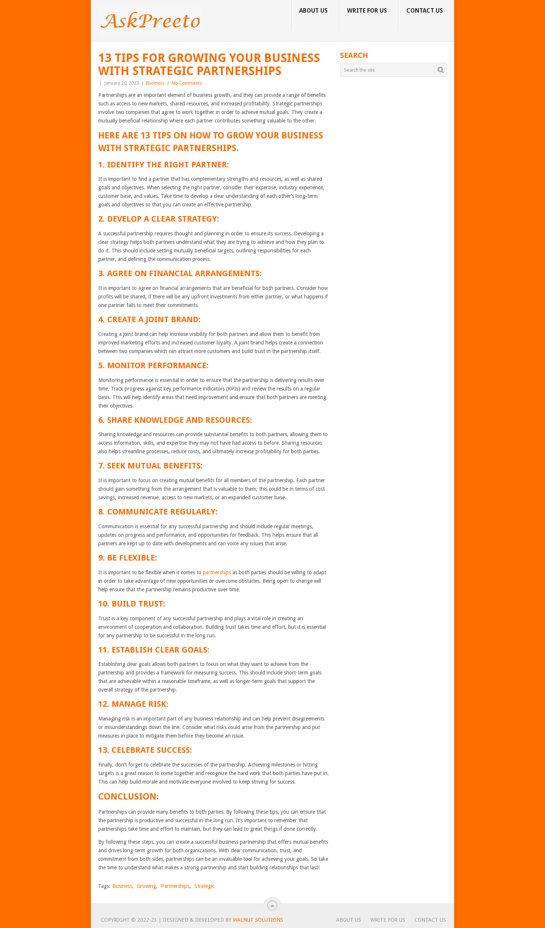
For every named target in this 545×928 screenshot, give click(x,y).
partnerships (217, 572)
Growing (146, 886)
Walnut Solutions (258, 920)
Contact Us (424, 10)
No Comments (187, 83)
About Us (313, 10)
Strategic (204, 886)
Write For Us (367, 10)
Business (155, 83)
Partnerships (175, 886)
